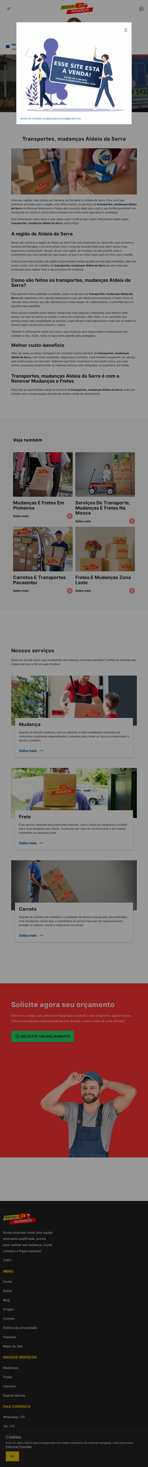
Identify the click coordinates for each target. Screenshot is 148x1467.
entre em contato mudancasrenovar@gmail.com (50, 118)
